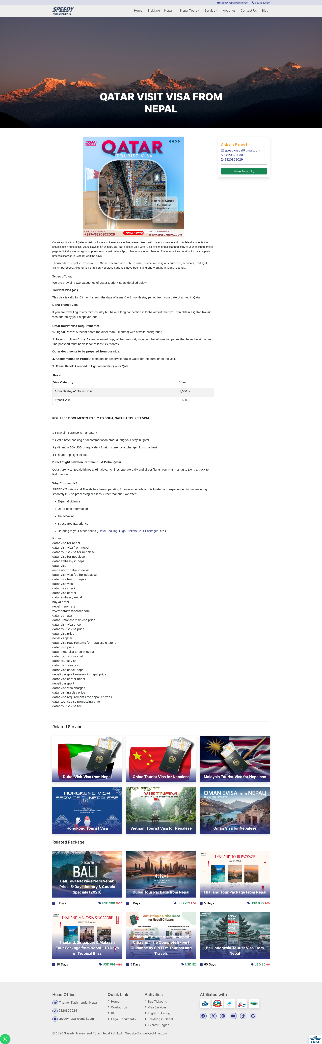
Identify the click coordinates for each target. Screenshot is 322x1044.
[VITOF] (254, 1003)
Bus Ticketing (157, 1001)
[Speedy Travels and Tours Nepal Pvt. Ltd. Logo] (63, 11)
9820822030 (262, 2)
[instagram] (223, 1016)
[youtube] (233, 1016)
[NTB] (242, 1003)
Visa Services (157, 1007)
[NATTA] (230, 1003)
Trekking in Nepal (160, 10)
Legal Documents (123, 1019)
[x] (213, 1016)
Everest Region (158, 1025)
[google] (253, 1016)
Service (210, 10)
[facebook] (203, 1016)
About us (229, 10)
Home (138, 10)
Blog (265, 10)
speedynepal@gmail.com (234, 2)
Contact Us (249, 10)
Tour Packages (148, 531)
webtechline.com (155, 1033)
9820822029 (233, 159)
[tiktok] (243, 1016)
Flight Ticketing (159, 1013)
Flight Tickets (128, 531)
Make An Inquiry (244, 171)
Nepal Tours (188, 10)
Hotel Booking (108, 531)
